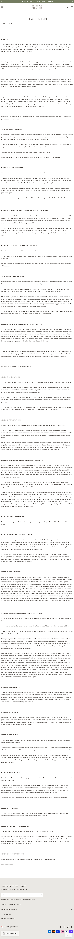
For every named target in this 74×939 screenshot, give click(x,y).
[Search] (67, 7)
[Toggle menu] (2, 7)
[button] (1, 1)
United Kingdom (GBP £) (11, 927)
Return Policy (56, 284)
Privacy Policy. (31, 899)
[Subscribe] (41, 895)
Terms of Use (22, 899)
